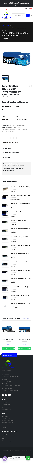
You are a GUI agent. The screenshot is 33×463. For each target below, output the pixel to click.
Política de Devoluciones (8, 424)
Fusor (3, 440)
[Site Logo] (6, 15)
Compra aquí (16, 5)
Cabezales (4, 434)
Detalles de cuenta (6, 406)
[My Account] (26, 9)
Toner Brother (18, 125)
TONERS (23, 125)
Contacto (4, 427)
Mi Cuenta (4, 402)
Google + (12, 138)
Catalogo (4, 426)
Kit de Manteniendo (6, 442)
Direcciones (4, 408)
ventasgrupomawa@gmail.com (12, 385)
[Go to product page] (5, 188)
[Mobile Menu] (28, 15)
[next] (30, 86)
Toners (3, 436)
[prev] (28, 86)
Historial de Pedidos (6, 409)
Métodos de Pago (6, 418)
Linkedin (9, 395)
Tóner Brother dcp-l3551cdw (13, 127)
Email (15, 138)
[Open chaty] (4, 458)
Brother (7, 133)
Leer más (9, 344)
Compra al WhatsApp (9, 348)
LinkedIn (9, 138)
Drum (3, 438)
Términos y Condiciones (8, 420)
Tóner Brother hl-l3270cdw (8, 131)
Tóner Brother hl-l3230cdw (20, 129)
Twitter (6, 138)
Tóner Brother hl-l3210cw (7, 129)
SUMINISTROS (11, 125)
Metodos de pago (6, 404)
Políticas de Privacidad (7, 422)
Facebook (3, 138)
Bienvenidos (5, 416)
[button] (23, 319)
